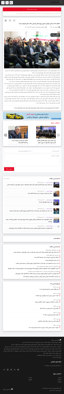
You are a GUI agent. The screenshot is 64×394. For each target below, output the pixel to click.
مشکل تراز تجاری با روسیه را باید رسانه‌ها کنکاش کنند (40, 193)
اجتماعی (59, 380)
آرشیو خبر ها (6, 178)
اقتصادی (30, 380)
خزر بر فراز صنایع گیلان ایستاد (45, 202)
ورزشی (59, 377)
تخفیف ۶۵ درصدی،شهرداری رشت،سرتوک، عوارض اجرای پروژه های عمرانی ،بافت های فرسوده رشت (36, 108)
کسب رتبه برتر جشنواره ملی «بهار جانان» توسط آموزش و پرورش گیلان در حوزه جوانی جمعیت (30, 211)
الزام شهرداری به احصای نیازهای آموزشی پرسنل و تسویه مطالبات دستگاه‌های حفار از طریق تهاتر (30, 228)
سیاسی (30, 377)
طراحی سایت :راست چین (55, 390)
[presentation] (58, 135)
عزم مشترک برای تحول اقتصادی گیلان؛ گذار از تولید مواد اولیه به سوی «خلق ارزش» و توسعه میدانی (46, 143)
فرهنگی (59, 382)
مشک (59, 13)
